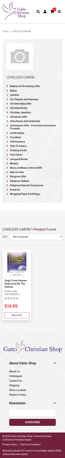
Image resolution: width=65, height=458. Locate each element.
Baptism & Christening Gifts (25, 86)
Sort (4, 236)
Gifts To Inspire (18, 146)
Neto (49, 436)
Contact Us (15, 380)
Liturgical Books (19, 159)
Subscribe (32, 422)
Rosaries (15, 189)
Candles (14, 95)
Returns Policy (17, 394)
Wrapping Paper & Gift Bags (25, 194)
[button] (52, 11)
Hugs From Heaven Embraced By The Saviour (15, 283)
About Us (14, 371)
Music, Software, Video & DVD (26, 167)
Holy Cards (16, 154)
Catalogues (15, 376)
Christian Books (18, 108)
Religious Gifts (18, 176)
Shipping (14, 385)
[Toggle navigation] (59, 11)
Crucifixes (15, 137)
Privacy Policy (9, 444)
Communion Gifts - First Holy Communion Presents (33, 127)
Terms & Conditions (30, 444)
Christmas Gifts (18, 117)
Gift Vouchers (17, 141)
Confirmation (17, 133)
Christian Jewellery (20, 112)
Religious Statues (19, 181)
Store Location (17, 390)
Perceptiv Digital (22, 439)
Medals (14, 163)
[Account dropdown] (45, 11)
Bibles (13, 90)
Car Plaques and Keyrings (24, 99)
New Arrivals (17, 172)
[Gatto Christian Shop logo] (15, 11)
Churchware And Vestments (25, 121)
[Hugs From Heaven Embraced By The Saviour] (16, 264)
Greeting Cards (18, 150)
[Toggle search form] (38, 11)
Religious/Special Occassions (26, 185)
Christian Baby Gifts (20, 103)
